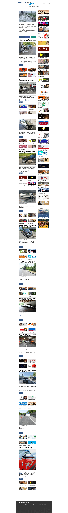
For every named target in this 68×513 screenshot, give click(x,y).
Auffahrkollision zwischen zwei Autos (24, 100)
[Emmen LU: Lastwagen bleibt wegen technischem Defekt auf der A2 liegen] (27, 459)
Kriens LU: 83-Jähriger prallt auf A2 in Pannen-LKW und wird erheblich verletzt (27, 335)
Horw (32, 6)
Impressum (20, 502)
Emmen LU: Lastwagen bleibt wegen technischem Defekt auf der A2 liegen (26, 448)
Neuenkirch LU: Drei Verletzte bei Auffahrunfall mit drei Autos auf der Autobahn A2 (27, 299)
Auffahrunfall (22, 315)
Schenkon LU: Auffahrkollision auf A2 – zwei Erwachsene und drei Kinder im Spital (27, 117)
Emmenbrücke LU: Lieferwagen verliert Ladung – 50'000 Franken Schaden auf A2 (27, 371)
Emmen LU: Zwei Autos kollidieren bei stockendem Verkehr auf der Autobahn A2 (26, 80)
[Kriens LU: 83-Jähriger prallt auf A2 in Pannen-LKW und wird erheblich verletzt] (27, 341)
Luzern (36, 6)
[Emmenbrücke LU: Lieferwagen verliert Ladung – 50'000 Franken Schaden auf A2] (27, 378)
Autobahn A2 (22, 241)
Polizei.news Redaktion (24, 203)
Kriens (34, 6)
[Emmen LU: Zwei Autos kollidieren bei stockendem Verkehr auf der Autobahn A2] (27, 88)
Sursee (38, 6)
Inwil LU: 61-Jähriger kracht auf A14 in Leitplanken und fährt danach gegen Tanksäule (27, 40)
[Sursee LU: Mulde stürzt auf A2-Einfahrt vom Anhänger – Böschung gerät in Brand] (27, 269)
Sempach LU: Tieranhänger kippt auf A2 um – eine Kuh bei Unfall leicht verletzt (27, 408)
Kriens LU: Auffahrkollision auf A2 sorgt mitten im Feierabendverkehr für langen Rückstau (27, 188)
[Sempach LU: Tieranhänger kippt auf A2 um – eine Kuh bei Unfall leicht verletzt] (27, 417)
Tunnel (20, 353)
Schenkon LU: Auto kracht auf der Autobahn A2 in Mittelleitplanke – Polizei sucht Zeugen (27, 152)
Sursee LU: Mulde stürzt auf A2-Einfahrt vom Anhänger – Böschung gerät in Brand (27, 262)
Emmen (30, 6)
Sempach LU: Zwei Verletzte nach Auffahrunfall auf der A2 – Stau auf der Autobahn (27, 226)
